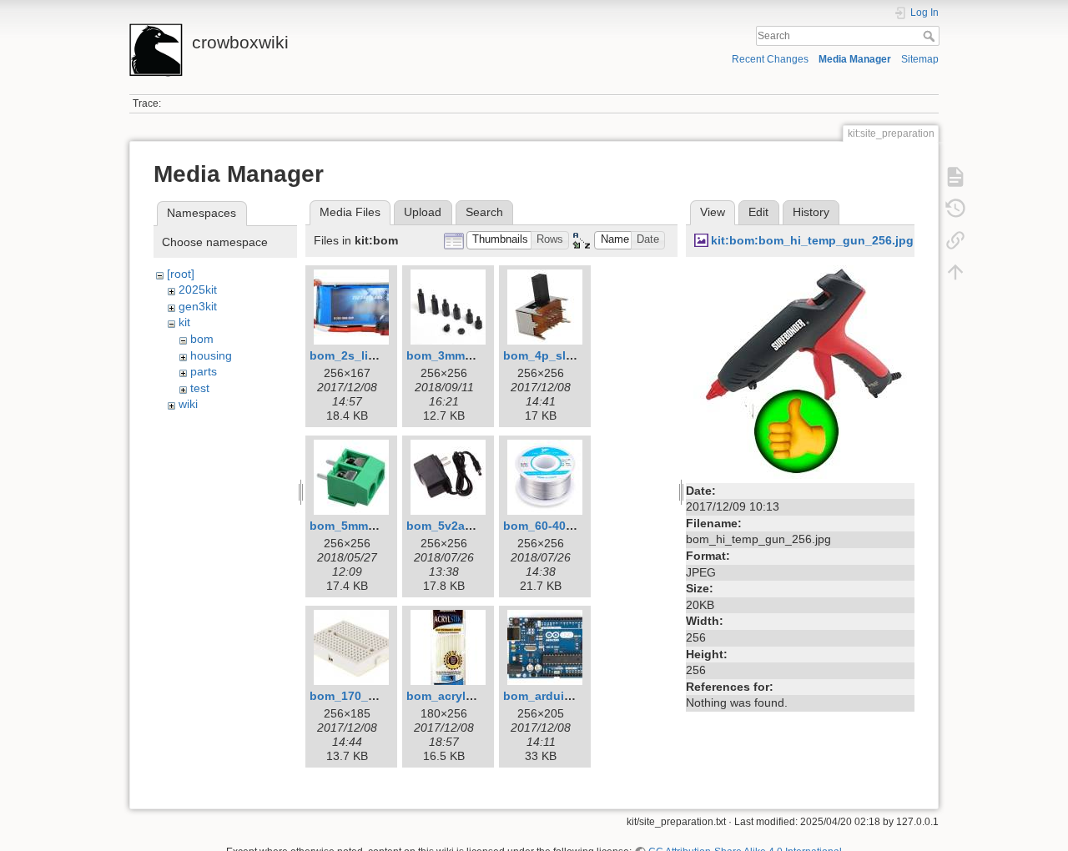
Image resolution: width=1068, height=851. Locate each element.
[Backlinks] (955, 240)
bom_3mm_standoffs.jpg (477, 355)
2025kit (198, 289)
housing (211, 355)
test (199, 388)
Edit (758, 212)
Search (931, 36)
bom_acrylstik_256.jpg (470, 695)
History (811, 212)
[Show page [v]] (955, 177)
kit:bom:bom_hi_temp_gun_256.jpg (812, 240)
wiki (188, 403)
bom (202, 338)
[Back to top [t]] (955, 272)
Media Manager (855, 59)
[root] (180, 273)
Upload (422, 212)
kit (184, 322)
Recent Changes (770, 59)
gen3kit (198, 306)
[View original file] (800, 370)
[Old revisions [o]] (955, 208)
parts (203, 371)
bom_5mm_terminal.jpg (376, 525)
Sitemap (920, 59)
